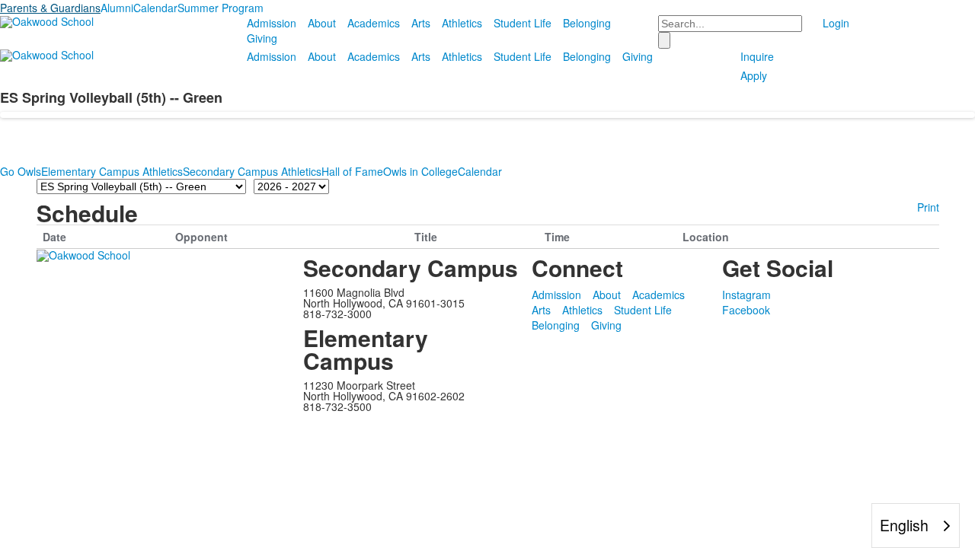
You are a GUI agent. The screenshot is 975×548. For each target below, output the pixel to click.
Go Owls (20, 171)
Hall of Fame (352, 171)
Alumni (117, 7)
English (904, 525)
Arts (420, 22)
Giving (262, 38)
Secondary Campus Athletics (252, 171)
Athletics (462, 22)
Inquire (757, 56)
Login (836, 22)
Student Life (522, 22)
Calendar (155, 7)
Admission (271, 22)
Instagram (746, 294)
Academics (373, 22)
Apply (753, 75)
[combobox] (915, 525)
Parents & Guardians (50, 7)
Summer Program (220, 7)
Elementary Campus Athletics (112, 171)
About (322, 22)
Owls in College (420, 171)
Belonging (587, 22)
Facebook (746, 309)
